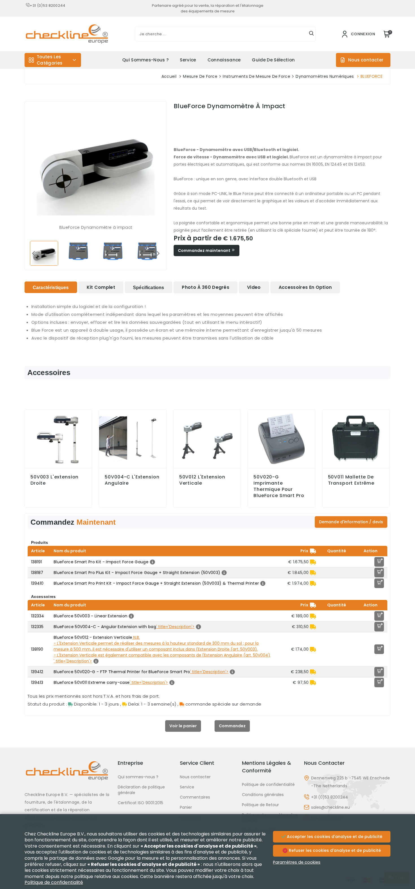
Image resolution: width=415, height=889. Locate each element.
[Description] (151, 562)
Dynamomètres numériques (325, 76)
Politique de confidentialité (268, 784)
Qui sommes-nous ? (145, 60)
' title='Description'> (175, 626)
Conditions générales (263, 794)
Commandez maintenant (204, 250)
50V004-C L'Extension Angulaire (132, 480)
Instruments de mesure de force (256, 76)
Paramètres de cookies (296, 862)
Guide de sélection (273, 60)
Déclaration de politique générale (141, 789)
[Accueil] (68, 775)
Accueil (168, 76)
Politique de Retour (260, 805)
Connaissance (224, 60)
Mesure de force (200, 76)
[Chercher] (311, 34)
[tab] (51, 287)
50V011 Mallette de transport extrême (351, 480)
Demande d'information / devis (351, 522)
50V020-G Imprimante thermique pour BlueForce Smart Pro (279, 486)
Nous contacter (365, 60)
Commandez (232, 726)
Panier (186, 807)
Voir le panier (183, 726)
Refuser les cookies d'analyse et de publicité (334, 850)
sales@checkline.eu (330, 807)
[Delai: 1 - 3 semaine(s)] (313, 562)
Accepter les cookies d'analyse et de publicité (334, 836)
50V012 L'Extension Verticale (202, 480)
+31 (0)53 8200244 (47, 5)
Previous (33, 253)
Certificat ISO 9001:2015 (140, 803)
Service (188, 60)
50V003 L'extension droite (54, 480)
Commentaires (195, 797)
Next (158, 253)
